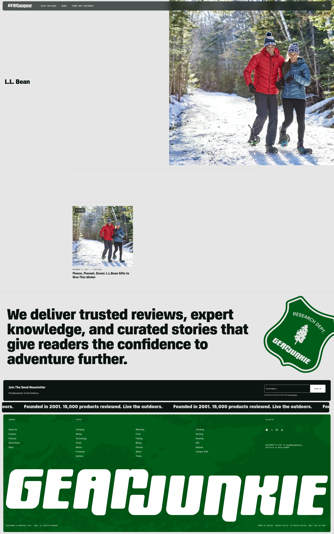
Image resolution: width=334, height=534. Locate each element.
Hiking (79, 434)
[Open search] (323, 6)
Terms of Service (265, 525)
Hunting (199, 434)
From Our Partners (83, 5)
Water (138, 452)
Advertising (14, 443)
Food (138, 434)
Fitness (139, 447)
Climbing (200, 430)
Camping (80, 430)
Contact (12, 434)
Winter (79, 447)
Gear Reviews (48, 5)
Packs (139, 456)
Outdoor (79, 456)
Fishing (139, 439)
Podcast (12, 439)
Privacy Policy (281, 525)
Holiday (81, 210)
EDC (197, 443)
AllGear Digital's (294, 445)
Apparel (199, 447)
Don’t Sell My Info (317, 525)
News (64, 5)
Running (199, 439)
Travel (78, 443)
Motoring (140, 430)
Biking (139, 443)
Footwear (80, 452)
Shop (11, 447)
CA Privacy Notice (298, 525)
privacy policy (293, 395)
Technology (81, 439)
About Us (13, 430)
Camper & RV (202, 452)
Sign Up (317, 388)
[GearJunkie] (20, 6)
